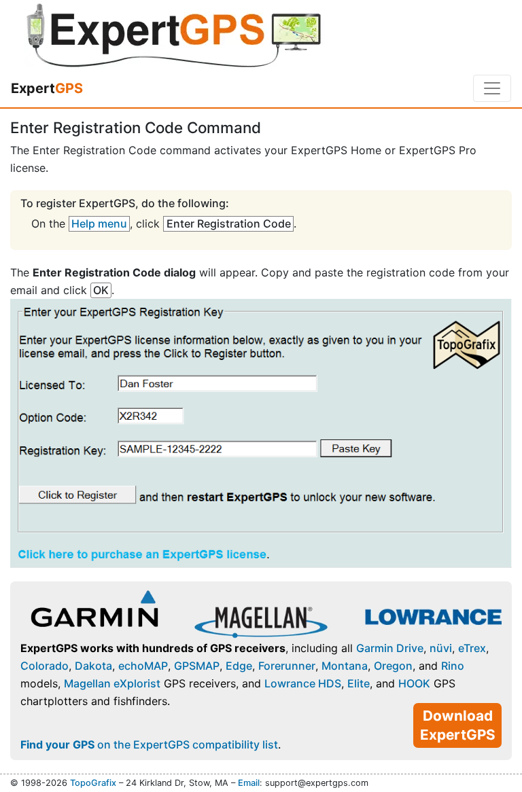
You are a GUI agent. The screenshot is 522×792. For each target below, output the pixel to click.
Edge (239, 665)
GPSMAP (197, 665)
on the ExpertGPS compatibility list (149, 744)
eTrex (472, 648)
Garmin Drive (389, 648)
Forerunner (286, 665)
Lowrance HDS (302, 683)
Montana (344, 665)
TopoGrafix (93, 783)
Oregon (393, 665)
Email (249, 783)
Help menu (99, 223)
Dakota (93, 665)
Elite (358, 683)
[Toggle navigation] (492, 88)
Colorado (44, 665)
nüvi (441, 648)
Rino (452, 665)
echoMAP (143, 665)
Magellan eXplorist (112, 683)
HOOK (414, 683)
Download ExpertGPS (457, 725)
